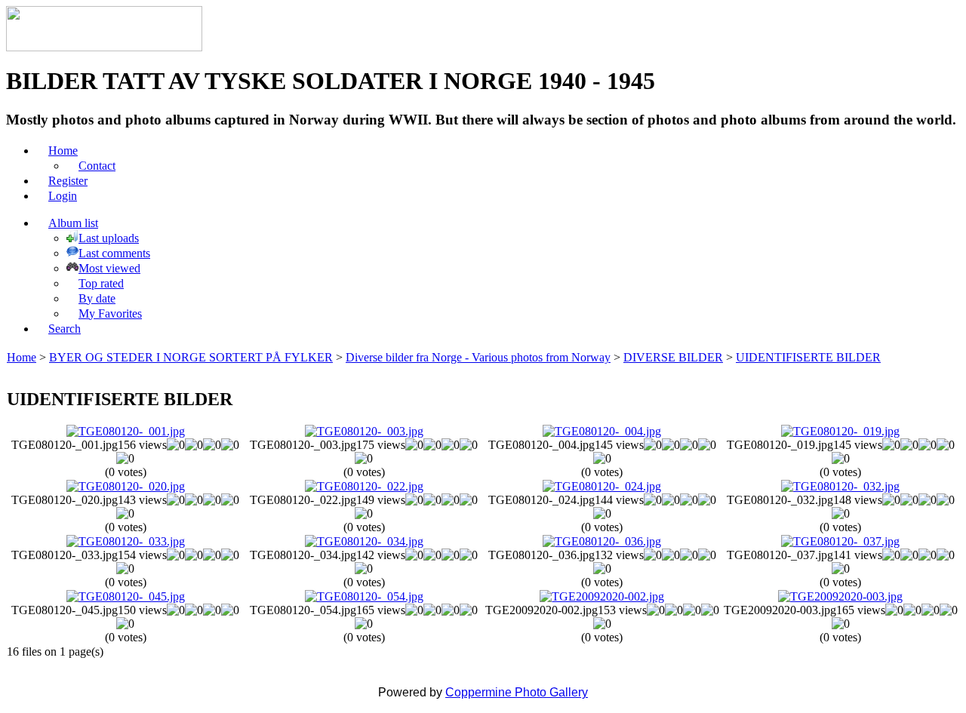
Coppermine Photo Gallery (516, 692)
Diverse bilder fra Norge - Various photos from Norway (478, 357)
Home (21, 357)
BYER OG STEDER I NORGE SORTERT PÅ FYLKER (191, 357)
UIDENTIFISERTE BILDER (808, 357)
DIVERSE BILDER (673, 357)
